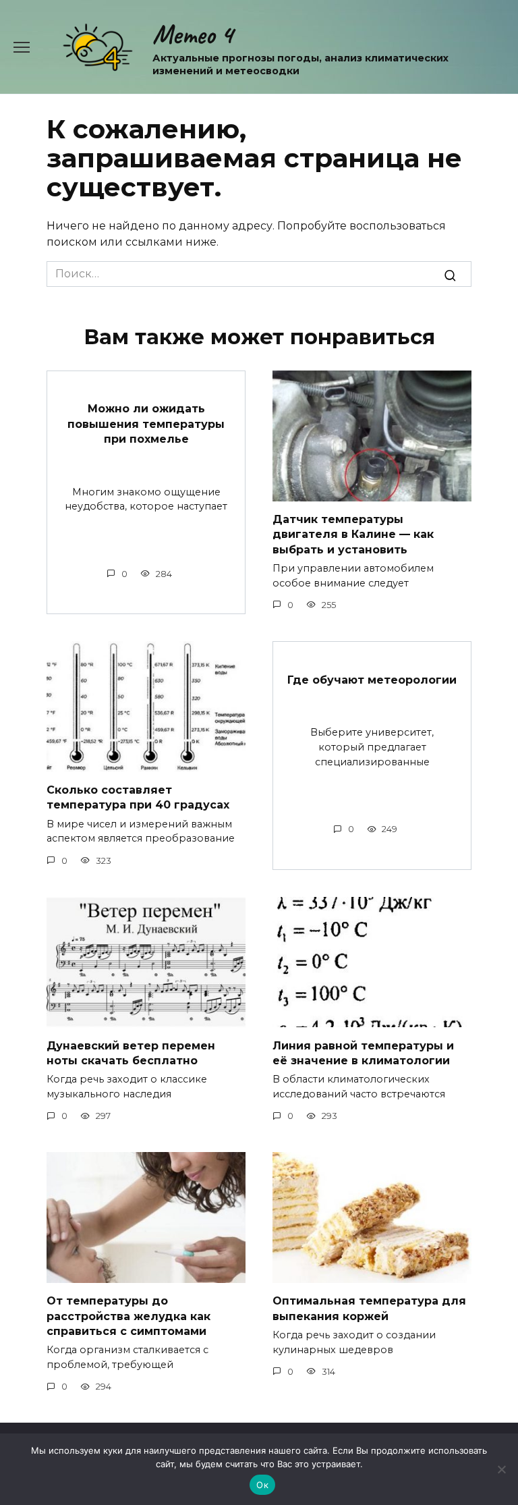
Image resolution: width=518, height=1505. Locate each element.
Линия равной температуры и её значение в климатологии (363, 1052)
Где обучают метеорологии (372, 679)
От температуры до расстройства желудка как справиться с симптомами (128, 1316)
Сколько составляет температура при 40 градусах (138, 797)
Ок (262, 1484)
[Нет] (501, 1469)
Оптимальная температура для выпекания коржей (369, 1308)
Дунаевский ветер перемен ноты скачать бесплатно (131, 1052)
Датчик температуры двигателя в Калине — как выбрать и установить (353, 534)
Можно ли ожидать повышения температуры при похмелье (146, 423)
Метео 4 (192, 34)
